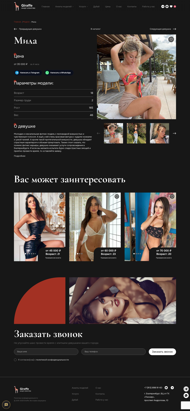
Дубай (96, 6)
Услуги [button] (82, 6)
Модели (26, 22)
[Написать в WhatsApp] (167, 6)
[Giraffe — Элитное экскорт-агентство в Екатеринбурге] (24, 6)
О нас (119, 6)
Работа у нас (148, 6)
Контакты (131, 6)
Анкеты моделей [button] (63, 6)
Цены (108, 6)
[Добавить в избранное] (171, 39)
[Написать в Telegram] (162, 6)
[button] (174, 133)
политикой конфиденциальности (52, 360)
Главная (46, 6)
